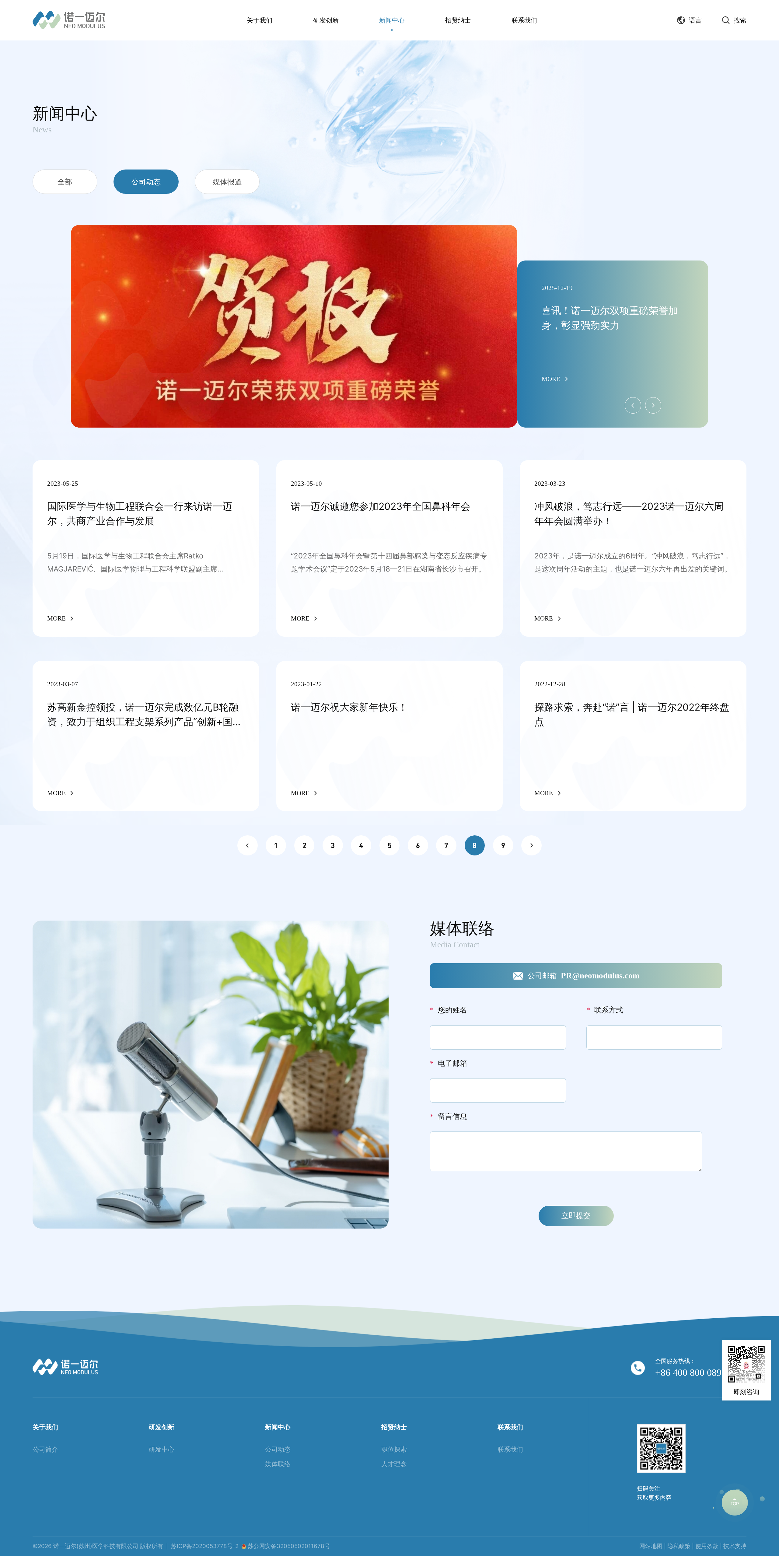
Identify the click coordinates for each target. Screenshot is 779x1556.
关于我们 (259, 20)
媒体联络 (278, 1464)
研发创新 (326, 20)
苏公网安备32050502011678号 (289, 1546)
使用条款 (706, 1546)
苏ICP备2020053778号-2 (205, 1546)
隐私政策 (678, 1546)
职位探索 (394, 1449)
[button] (653, 405)
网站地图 (650, 1546)
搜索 (740, 20)
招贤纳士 (458, 20)
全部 (65, 181)
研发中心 (161, 1449)
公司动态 (146, 181)
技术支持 (734, 1546)
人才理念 (394, 1464)
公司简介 (45, 1449)
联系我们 (524, 20)
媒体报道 (227, 181)
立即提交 (576, 1216)
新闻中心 (392, 20)
